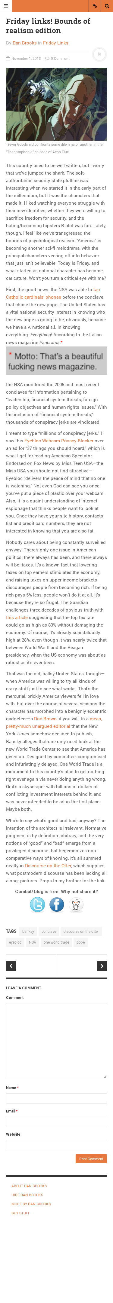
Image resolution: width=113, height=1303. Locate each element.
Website (13, 1134)
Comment (15, 998)
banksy (28, 931)
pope (81, 942)
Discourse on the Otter (48, 865)
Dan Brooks (25, 43)
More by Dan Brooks (31, 1203)
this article (17, 617)
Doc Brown (45, 719)
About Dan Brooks (29, 1185)
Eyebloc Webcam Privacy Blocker (58, 441)
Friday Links (55, 43)
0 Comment (60, 58)
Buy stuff (20, 1212)
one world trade (56, 942)
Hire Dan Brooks (27, 1194)
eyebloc (15, 942)
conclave (49, 931)
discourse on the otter (81, 931)
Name (12, 1088)
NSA (32, 942)
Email (11, 1111)
